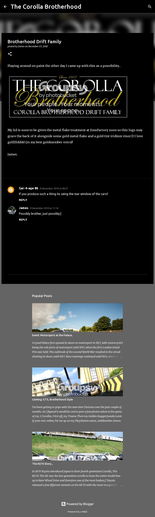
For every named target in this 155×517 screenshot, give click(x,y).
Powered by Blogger (80, 504)
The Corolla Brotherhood (46, 6)
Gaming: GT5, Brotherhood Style (52, 399)
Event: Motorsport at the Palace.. (52, 335)
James (23, 208)
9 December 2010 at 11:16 (44, 208)
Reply (23, 199)
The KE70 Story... (42, 463)
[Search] (86, 6)
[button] (10, 54)
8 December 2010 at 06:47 (54, 188)
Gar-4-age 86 (28, 188)
